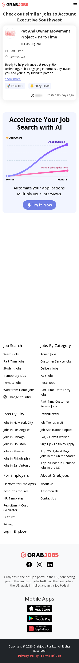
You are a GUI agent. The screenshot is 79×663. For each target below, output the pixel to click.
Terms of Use (50, 656)
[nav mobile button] (75, 4)
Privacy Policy (28, 656)
